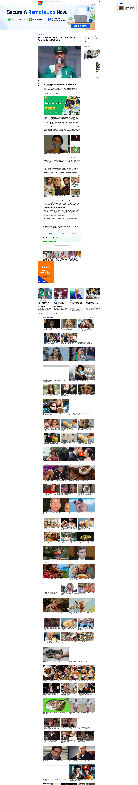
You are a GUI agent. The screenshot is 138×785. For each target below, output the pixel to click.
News (39, 34)
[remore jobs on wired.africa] (47, 17)
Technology (44, 300)
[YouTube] (99, 4)
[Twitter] (97, 4)
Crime (55, 300)
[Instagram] (95, 4)
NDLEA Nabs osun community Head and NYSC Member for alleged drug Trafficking (61, 304)
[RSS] (91, 39)
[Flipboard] (88, 39)
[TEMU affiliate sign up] (46, 272)
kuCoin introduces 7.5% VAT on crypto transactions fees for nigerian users (44, 304)
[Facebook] (92, 4)
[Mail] (99, 39)
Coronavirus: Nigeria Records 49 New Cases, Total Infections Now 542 (92, 304)
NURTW (63, 89)
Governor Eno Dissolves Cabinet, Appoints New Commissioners (76, 304)
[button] (99, 1)
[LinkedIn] (93, 39)
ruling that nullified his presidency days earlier (61, 90)
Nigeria (43, 34)
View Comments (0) (61, 246)
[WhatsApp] (96, 39)
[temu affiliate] (62, 105)
